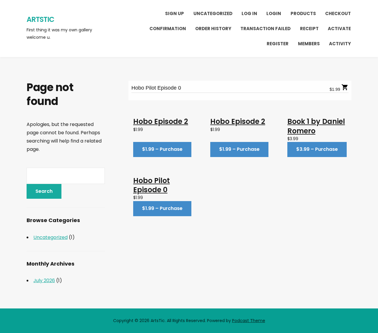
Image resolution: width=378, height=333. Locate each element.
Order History (213, 28)
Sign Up (174, 13)
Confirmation (167, 28)
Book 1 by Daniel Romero (316, 126)
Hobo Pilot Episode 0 (156, 88)
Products (303, 13)
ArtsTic (40, 19)
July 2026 (44, 280)
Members (309, 44)
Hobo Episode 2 (160, 121)
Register (278, 44)
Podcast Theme (248, 321)
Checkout (338, 13)
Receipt (309, 28)
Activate (339, 28)
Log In (249, 13)
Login (273, 13)
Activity (340, 44)
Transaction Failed (265, 28)
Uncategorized (212, 13)
